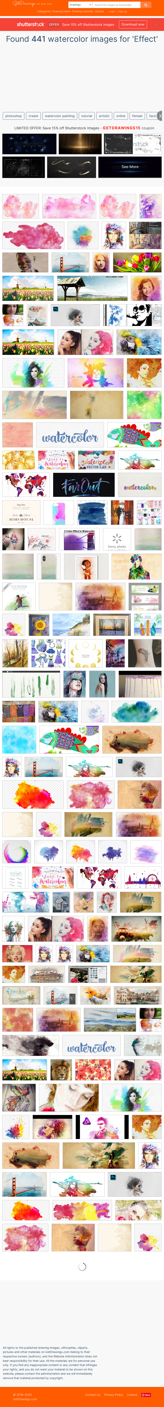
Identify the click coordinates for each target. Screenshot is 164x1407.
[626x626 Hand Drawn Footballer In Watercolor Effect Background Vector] (18, 599)
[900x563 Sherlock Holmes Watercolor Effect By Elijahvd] (136, 569)
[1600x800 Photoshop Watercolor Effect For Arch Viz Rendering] (137, 998)
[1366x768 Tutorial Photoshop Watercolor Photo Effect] (85, 345)
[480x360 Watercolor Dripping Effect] (140, 687)
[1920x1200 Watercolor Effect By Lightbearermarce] (136, 931)
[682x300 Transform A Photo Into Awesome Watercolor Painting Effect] (92, 291)
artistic (104, 116)
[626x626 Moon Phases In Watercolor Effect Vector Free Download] (85, 656)
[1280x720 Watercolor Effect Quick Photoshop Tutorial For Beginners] (25, 905)
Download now (133, 24)
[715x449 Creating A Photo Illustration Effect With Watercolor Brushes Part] (47, 977)
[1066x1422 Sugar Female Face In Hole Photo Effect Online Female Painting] (107, 905)
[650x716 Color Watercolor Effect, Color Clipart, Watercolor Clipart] (15, 1130)
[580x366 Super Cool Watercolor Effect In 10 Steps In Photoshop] (97, 408)
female (137, 116)
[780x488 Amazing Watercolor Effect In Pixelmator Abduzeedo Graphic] (95, 375)
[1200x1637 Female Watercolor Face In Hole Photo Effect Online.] (114, 238)
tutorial (86, 116)
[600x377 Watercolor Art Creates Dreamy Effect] (26, 488)
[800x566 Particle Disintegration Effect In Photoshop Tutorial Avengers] (142, 1048)
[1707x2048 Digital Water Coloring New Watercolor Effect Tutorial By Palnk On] (149, 515)
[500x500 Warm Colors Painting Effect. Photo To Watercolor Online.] (146, 291)
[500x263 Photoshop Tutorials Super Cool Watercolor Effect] (34, 408)
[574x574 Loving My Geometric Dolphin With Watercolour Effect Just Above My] (144, 656)
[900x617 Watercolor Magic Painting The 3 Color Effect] (79, 542)
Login (112, 11)
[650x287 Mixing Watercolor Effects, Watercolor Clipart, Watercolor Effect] (82, 1213)
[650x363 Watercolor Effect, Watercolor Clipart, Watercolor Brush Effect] (69, 209)
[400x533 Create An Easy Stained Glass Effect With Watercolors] (39, 627)
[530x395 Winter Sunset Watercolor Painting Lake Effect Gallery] (112, 628)
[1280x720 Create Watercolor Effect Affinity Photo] (102, 1130)
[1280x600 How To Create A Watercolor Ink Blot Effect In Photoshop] (132, 318)
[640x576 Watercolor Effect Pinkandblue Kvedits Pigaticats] (145, 854)
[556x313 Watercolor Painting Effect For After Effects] (110, 1022)
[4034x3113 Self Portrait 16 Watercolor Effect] (139, 797)
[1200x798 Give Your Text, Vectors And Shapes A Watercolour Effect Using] (56, 463)
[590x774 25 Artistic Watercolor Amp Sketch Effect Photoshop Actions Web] (12, 318)
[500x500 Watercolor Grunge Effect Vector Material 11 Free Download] (80, 854)
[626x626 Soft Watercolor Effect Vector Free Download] (55, 599)
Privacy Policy (113, 1394)
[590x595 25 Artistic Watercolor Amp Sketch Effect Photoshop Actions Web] (145, 238)
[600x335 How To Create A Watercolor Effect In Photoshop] (89, 770)
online (120, 116)
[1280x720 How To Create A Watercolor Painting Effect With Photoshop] (75, 318)
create (33, 116)
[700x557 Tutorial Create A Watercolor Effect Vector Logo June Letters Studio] (21, 515)
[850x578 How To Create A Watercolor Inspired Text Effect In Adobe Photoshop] (139, 487)
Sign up (122, 11)
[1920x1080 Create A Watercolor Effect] (134, 437)
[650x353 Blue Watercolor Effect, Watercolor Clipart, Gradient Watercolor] (136, 714)
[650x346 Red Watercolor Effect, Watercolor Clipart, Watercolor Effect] (33, 238)
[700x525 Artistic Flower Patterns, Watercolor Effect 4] (93, 1072)
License (132, 1394)
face (152, 116)
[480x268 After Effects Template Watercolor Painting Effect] (25, 265)
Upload (99, 11)
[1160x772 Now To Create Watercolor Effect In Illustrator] (96, 463)
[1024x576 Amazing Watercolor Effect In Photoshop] (33, 375)
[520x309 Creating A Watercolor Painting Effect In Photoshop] (87, 977)
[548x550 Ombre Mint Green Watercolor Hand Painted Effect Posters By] (18, 569)
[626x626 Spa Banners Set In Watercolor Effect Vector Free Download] (145, 599)
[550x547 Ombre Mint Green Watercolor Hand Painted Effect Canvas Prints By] (147, 541)
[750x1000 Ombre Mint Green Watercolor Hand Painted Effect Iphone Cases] (49, 569)
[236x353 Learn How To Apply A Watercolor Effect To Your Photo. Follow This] (61, 905)
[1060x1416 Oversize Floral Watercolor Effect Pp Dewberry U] (83, 905)
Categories (44, 11)
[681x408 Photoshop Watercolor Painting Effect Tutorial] (28, 291)
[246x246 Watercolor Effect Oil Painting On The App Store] (16, 854)
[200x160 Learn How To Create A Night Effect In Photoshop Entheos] (95, 998)
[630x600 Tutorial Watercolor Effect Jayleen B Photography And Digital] (17, 1022)
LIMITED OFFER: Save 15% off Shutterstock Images (56, 128)
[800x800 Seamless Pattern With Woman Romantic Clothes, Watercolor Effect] (48, 656)
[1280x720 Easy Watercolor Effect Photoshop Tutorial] (131, 742)
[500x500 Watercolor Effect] (112, 854)
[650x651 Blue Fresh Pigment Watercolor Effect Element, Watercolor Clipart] (94, 714)
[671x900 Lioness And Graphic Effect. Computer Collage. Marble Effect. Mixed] (150, 208)
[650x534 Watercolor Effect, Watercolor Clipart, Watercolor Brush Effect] (20, 209)
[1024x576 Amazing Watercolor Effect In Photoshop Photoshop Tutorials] (131, 1100)
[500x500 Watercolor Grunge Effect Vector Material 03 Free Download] (48, 854)
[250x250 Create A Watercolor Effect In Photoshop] (144, 375)
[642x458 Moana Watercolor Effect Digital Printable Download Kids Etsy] (86, 569)
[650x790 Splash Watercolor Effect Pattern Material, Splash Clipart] (13, 627)
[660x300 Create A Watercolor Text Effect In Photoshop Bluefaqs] (70, 437)
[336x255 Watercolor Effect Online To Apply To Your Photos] (17, 956)
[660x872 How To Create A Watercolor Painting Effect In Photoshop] (37, 318)
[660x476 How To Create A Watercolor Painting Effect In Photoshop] (60, 998)
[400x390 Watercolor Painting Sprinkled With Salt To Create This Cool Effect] (144, 407)
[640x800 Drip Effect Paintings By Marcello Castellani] (102, 687)
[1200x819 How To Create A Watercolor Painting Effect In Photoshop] (70, 265)
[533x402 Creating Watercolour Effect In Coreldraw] (18, 463)
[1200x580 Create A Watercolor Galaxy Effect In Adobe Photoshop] (84, 488)
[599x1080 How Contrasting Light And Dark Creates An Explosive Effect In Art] (115, 656)
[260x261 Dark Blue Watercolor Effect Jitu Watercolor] (92, 515)
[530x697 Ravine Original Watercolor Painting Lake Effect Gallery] (15, 656)
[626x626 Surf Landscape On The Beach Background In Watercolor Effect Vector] (147, 627)
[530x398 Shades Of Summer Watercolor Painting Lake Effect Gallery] (71, 628)
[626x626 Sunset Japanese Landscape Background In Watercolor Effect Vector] (42, 542)
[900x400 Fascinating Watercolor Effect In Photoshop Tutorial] (135, 977)
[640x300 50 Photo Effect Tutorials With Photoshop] (137, 956)
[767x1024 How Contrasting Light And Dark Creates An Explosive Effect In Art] (122, 515)
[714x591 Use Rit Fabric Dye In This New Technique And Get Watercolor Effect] (18, 714)
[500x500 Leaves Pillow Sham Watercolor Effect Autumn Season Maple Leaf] (117, 542)
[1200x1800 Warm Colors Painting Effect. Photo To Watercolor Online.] (101, 265)
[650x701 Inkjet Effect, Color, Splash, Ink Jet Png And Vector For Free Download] (83, 238)
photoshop (13, 116)
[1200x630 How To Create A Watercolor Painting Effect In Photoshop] (137, 265)
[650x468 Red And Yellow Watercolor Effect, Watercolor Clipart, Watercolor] (90, 797)
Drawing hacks (61, 11)
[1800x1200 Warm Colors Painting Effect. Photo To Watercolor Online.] (100, 599)
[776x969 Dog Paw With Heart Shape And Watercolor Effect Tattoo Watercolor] (13, 542)
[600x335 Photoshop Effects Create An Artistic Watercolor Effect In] (139, 463)
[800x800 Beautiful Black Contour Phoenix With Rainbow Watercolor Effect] (19, 1100)
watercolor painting (60, 116)
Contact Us (92, 1394)
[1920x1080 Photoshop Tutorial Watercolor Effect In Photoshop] (138, 1213)
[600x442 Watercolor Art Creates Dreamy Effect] (143, 880)
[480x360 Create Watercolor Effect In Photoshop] (52, 1130)
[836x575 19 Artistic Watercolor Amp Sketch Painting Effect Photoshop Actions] (139, 345)
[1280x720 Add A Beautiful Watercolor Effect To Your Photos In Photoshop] (69, 1100)
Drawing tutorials (82, 11)
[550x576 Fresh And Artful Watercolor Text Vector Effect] (15, 880)
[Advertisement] (82, 76)
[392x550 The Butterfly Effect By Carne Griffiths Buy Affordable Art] (13, 931)
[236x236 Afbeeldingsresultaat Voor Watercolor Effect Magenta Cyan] (59, 515)
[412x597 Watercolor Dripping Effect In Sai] (75, 687)
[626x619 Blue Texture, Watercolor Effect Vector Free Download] (19, 742)
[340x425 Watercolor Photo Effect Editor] (61, 1072)
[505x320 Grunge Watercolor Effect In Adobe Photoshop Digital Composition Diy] (21, 998)
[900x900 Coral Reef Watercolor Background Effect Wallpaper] (17, 437)
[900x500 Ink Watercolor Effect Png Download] (33, 798)
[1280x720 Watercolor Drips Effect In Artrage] (31, 687)
